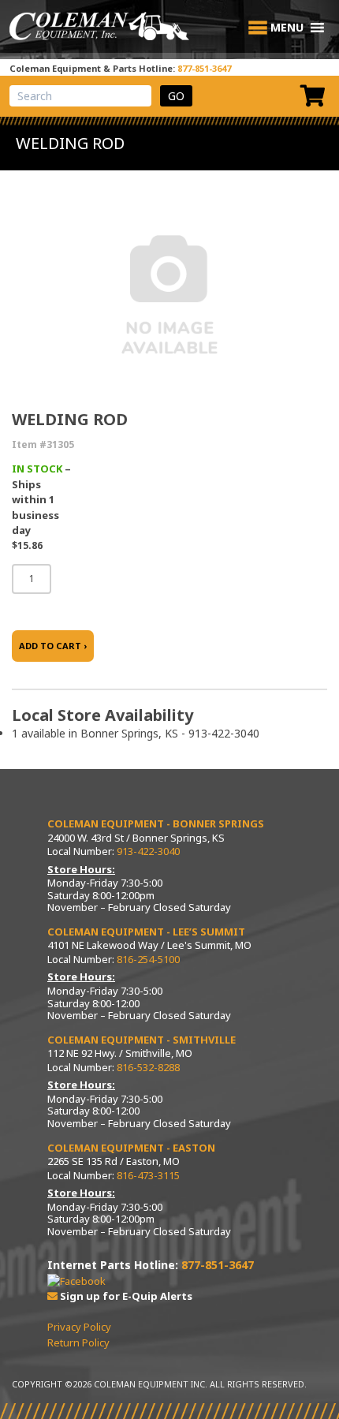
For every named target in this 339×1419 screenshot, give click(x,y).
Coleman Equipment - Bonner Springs (155, 823)
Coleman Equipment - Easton (131, 1148)
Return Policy (78, 1342)
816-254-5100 (148, 959)
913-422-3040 (148, 851)
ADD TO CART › (53, 646)
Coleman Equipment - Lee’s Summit (146, 931)
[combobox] (80, 95)
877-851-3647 (204, 68)
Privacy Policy (79, 1327)
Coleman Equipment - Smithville (141, 1040)
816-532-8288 (148, 1067)
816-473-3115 (148, 1175)
